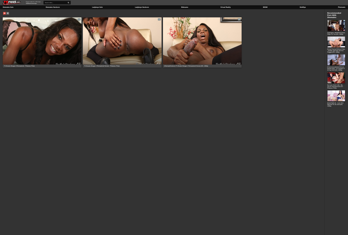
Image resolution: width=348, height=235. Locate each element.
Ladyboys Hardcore (142, 7)
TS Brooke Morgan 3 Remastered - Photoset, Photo (19, 66)
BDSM (265, 7)
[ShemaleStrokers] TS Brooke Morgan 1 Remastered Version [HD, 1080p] (186, 66)
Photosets (341, 7)
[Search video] (68, 2)
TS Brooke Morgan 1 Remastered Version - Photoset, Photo (102, 66)
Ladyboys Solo (97, 7)
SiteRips (303, 7)
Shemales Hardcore (53, 7)
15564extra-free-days (31, 3)
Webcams (184, 7)
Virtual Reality (225, 7)
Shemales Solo (8, 7)
